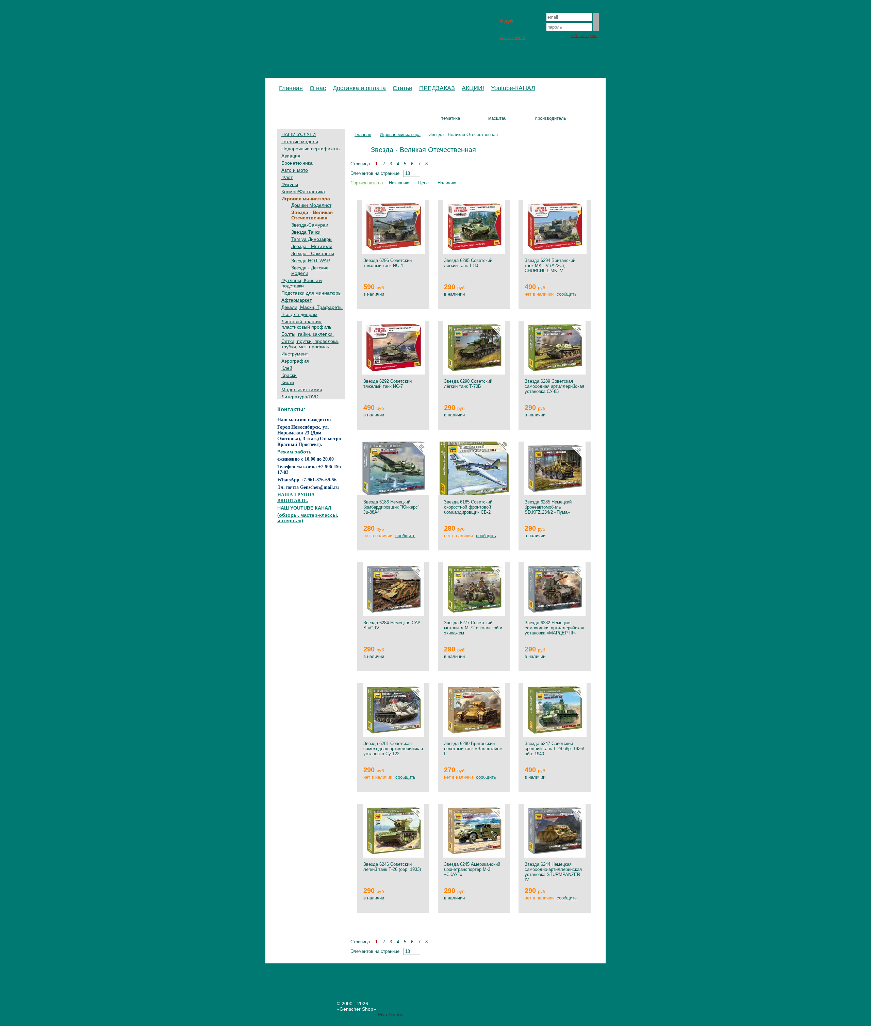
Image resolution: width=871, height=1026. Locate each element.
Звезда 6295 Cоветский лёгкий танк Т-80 (468, 263)
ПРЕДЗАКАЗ (437, 88)
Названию (399, 182)
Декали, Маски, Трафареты (312, 307)
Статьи (402, 88)
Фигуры (289, 184)
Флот (287, 177)
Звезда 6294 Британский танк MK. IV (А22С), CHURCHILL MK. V (550, 265)
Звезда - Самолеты (312, 253)
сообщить (567, 294)
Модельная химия (301, 389)
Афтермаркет (296, 300)
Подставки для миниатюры (311, 293)
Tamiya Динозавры (311, 239)
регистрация (557, 36)
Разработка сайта (356, 1014)
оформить (511, 29)
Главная (291, 88)
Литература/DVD (299, 396)
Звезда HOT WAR (310, 260)
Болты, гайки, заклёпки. (307, 334)
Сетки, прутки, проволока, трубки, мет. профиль (310, 343)
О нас (318, 88)
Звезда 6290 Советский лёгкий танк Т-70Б (468, 384)
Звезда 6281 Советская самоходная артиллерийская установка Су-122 (393, 748)
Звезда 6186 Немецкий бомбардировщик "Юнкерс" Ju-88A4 (391, 507)
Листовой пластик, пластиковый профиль (306, 324)
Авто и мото (294, 170)
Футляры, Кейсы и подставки (301, 283)
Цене (423, 182)
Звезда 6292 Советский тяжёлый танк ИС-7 (387, 384)
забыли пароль (584, 36)
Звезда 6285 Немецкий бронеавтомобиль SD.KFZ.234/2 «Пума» (548, 507)
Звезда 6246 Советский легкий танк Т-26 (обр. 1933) (392, 867)
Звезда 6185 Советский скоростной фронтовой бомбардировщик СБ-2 (468, 507)
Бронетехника (297, 163)
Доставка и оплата (359, 88)
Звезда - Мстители (311, 246)
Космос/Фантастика (303, 191)
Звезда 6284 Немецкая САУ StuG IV (391, 625)
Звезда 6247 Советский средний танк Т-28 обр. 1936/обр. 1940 (554, 748)
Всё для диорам (299, 314)
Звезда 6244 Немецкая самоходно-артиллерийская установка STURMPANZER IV (553, 872)
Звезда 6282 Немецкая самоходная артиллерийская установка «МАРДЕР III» (554, 627)
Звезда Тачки (306, 232)
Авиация (290, 156)
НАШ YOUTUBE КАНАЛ (304, 508)
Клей (286, 368)
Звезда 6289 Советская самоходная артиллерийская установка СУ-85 (554, 386)
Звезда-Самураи (309, 225)
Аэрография (295, 361)
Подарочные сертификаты (311, 148)
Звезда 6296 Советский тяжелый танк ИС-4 (387, 263)
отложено (513, 37)
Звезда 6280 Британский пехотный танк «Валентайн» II (473, 748)
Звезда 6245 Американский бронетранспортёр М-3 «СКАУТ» (472, 869)
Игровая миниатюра (305, 198)
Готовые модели (299, 141)
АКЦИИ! (473, 88)
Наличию (447, 182)
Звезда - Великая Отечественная (312, 215)
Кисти (287, 382)
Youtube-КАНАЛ (513, 88)
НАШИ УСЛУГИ (298, 134)
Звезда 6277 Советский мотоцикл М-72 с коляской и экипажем (473, 627)
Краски (289, 375)
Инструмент (294, 354)
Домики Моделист (311, 205)
